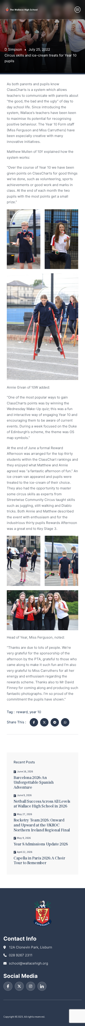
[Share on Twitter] (44, 722)
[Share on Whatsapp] (65, 722)
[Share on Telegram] (55, 722)
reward (22, 712)
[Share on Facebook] (34, 722)
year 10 (35, 712)
